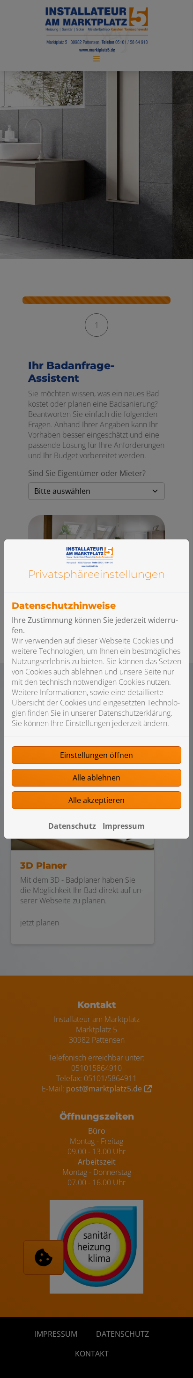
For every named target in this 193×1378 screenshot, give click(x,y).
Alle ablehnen (96, 777)
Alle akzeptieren (96, 800)
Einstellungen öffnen (96, 755)
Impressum (124, 826)
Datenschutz (72, 826)
